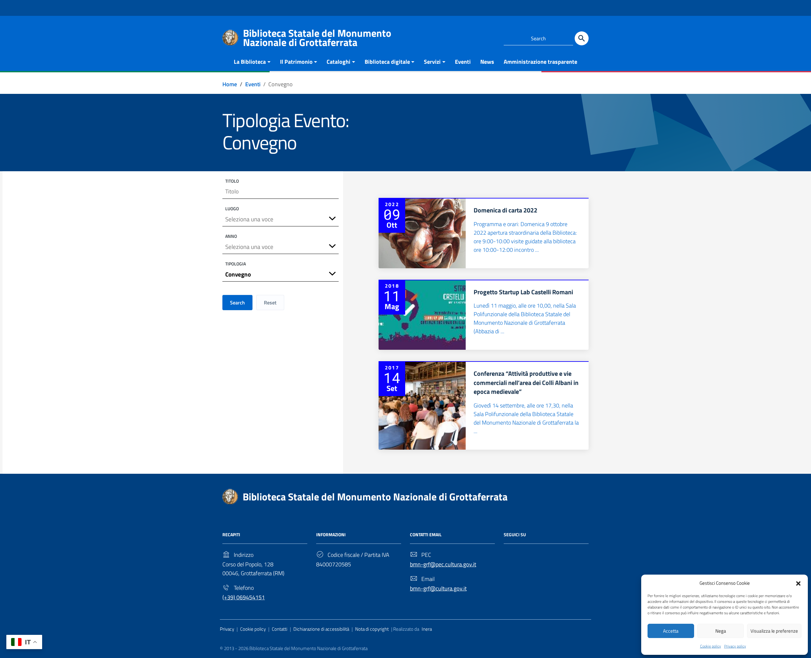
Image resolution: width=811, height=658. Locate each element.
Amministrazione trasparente (540, 61)
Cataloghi (338, 61)
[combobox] (280, 219)
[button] (798, 583)
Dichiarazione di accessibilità (321, 629)
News (487, 61)
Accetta (671, 631)
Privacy (227, 629)
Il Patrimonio (296, 61)
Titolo (232, 181)
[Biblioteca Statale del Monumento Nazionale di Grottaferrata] (230, 37)
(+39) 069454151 (243, 597)
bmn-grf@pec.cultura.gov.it (443, 564)
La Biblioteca (250, 61)
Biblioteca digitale (387, 61)
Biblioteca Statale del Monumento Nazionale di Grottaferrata (375, 496)
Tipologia (235, 263)
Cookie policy (710, 646)
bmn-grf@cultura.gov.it (438, 588)
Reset (270, 302)
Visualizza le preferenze (774, 631)
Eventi (463, 61)
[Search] (582, 38)
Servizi (432, 61)
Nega (720, 631)
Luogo (232, 208)
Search (237, 302)
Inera (427, 629)
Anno (231, 236)
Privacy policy (735, 646)
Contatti (279, 629)
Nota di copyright (372, 629)
